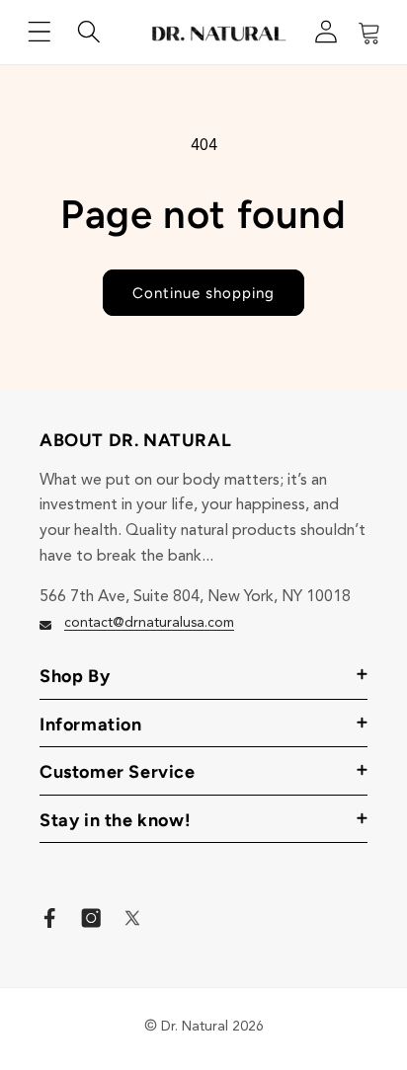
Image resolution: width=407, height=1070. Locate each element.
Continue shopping (203, 293)
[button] (39, 31)
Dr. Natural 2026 (212, 1026)
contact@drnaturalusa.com (149, 623)
